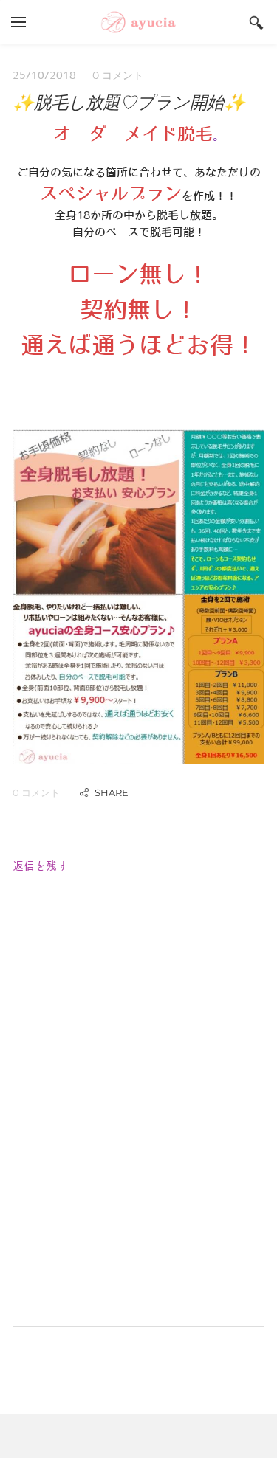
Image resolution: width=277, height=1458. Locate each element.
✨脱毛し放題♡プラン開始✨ (129, 102)
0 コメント (117, 75)
